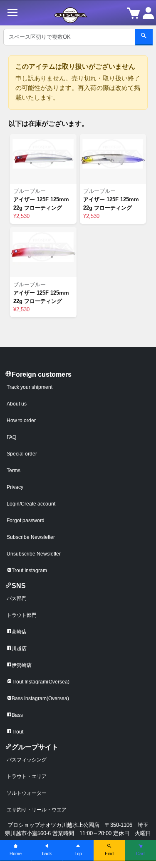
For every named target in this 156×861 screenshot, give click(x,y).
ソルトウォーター (27, 793)
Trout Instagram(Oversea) (40, 682)
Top (78, 853)
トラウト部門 (22, 615)
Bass (17, 715)
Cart (140, 853)
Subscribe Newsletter (31, 537)
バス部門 (17, 598)
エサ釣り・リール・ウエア (37, 810)
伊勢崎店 (22, 665)
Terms (13, 470)
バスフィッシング (27, 760)
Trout (17, 732)
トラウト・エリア (27, 776)
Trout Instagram (29, 570)
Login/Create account (31, 504)
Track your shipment (29, 387)
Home (16, 853)
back (47, 853)
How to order (21, 420)
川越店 (19, 648)
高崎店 (19, 632)
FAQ (11, 437)
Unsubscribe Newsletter (34, 554)
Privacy (15, 487)
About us (17, 404)
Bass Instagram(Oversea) (40, 698)
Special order (22, 454)
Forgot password (26, 520)
